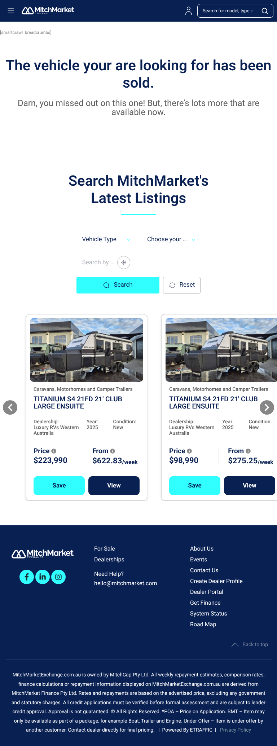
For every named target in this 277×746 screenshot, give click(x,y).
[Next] (267, 407)
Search (123, 284)
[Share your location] (123, 262)
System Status (208, 613)
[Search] (265, 11)
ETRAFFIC (202, 730)
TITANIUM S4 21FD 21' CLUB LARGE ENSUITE (78, 402)
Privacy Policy (235, 730)
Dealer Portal (206, 591)
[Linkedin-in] (42, 577)
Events (198, 559)
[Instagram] (58, 577)
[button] (59, 485)
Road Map (203, 624)
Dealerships (109, 559)
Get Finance (205, 602)
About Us (202, 548)
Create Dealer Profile (216, 581)
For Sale (104, 548)
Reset (187, 284)
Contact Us (204, 570)
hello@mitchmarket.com (125, 583)
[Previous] (10, 407)
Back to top (255, 645)
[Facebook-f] (26, 577)
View (113, 485)
